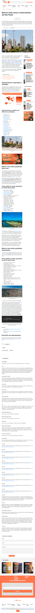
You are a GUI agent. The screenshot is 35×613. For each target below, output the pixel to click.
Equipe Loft (8, 344)
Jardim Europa (6, 193)
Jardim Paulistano (7, 192)
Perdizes (5, 118)
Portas (31, 5)
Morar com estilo (5, 6)
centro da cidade (16, 91)
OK (17, 610)
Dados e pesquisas (8, 9)
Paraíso (5, 207)
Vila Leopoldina (6, 131)
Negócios (22, 5)
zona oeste (10, 90)
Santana (5, 125)
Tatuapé (5, 126)
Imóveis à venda (26, 6)
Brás (4, 120)
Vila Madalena (6, 206)
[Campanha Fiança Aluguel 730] (12, 158)
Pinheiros (5, 114)
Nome (3, 538)
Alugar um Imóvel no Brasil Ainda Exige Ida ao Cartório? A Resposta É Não (27, 572)
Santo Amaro (6, 127)
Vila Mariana (6, 117)
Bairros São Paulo (5, 350)
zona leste (4, 253)
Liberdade (5, 133)
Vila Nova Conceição (7, 129)
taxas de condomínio (12, 331)
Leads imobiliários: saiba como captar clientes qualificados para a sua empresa (29, 106)
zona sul (15, 176)
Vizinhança (10, 5)
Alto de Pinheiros (7, 208)
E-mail (3, 542)
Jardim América (6, 191)
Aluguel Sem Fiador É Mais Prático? (5, 569)
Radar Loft (19, 6)
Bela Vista (5, 116)
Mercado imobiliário (14, 6)
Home (4, 9)
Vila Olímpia (6, 132)
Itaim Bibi (5, 194)
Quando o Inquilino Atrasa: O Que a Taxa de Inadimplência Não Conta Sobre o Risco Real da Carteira (17, 573)
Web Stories (28, 605)
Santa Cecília (6, 128)
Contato (31, 604)
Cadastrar (17, 591)
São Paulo (11, 350)
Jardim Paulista (6, 119)
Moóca (5, 122)
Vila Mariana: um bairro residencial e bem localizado (29, 94)
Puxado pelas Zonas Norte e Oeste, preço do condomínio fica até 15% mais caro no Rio (29, 66)
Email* (4, 586)
